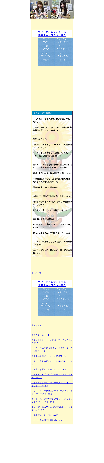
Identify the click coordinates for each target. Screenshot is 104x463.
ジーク (63, 60)
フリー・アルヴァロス (63, 47)
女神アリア (46, 47)
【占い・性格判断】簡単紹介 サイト (47, 420)
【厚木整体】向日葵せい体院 (44, 415)
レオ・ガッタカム (63, 54)
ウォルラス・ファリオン (63, 40)
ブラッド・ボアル (46, 40)
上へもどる (36, 273)
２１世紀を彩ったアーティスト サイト (48, 369)
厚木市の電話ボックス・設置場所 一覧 (48, 356)
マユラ (46, 60)
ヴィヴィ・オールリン (46, 54)
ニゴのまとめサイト (40, 335)
